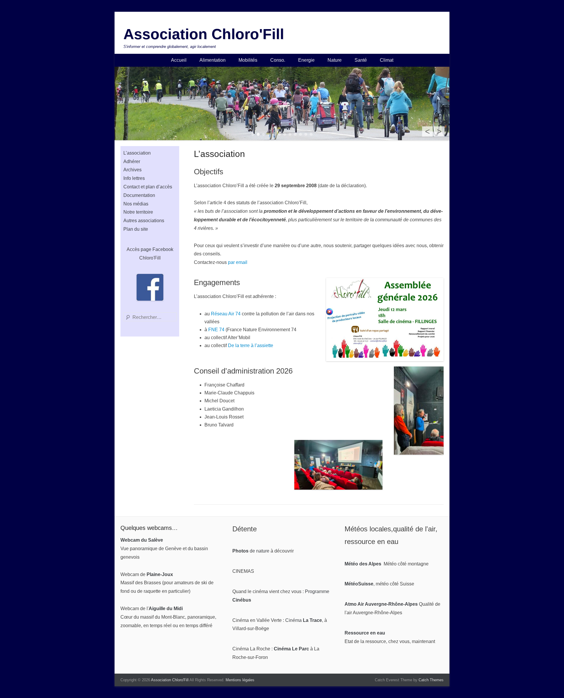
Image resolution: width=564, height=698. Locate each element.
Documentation (139, 195)
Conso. (277, 60)
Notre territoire (138, 212)
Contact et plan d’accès (147, 186)
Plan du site (135, 229)
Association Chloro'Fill (203, 34)
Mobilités (248, 60)
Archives (132, 169)
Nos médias (135, 203)
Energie (306, 60)
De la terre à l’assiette (250, 345)
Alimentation (212, 60)
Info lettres (134, 178)
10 (300, 134)
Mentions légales (240, 680)
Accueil (179, 60)
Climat (386, 60)
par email (237, 262)
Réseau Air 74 (226, 313)
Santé (361, 60)
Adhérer (131, 161)
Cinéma (303, 620)
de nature (250, 550)
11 (305, 134)
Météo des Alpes (363, 563)
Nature (335, 60)
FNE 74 (216, 329)
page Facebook (157, 249)
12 (311, 134)
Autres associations (143, 220)
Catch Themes (431, 680)
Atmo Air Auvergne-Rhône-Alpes (381, 604)
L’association (137, 152)
